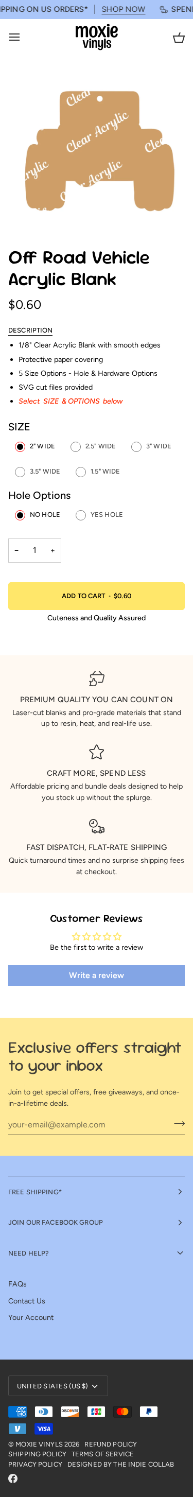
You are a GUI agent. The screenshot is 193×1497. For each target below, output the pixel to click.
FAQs (17, 1284)
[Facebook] (12, 1478)
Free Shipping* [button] (35, 1192)
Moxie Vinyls (39, 1444)
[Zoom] (28, 211)
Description (30, 330)
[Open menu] (23, 37)
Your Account (31, 1317)
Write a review (96, 975)
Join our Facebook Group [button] (55, 1222)
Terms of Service (103, 1454)
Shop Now (116, 9)
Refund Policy (110, 1444)
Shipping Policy (37, 1454)
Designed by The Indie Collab (120, 1464)
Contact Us (26, 1300)
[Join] (176, 1123)
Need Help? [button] (28, 1253)
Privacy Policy (35, 1464)
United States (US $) (53, 1386)
